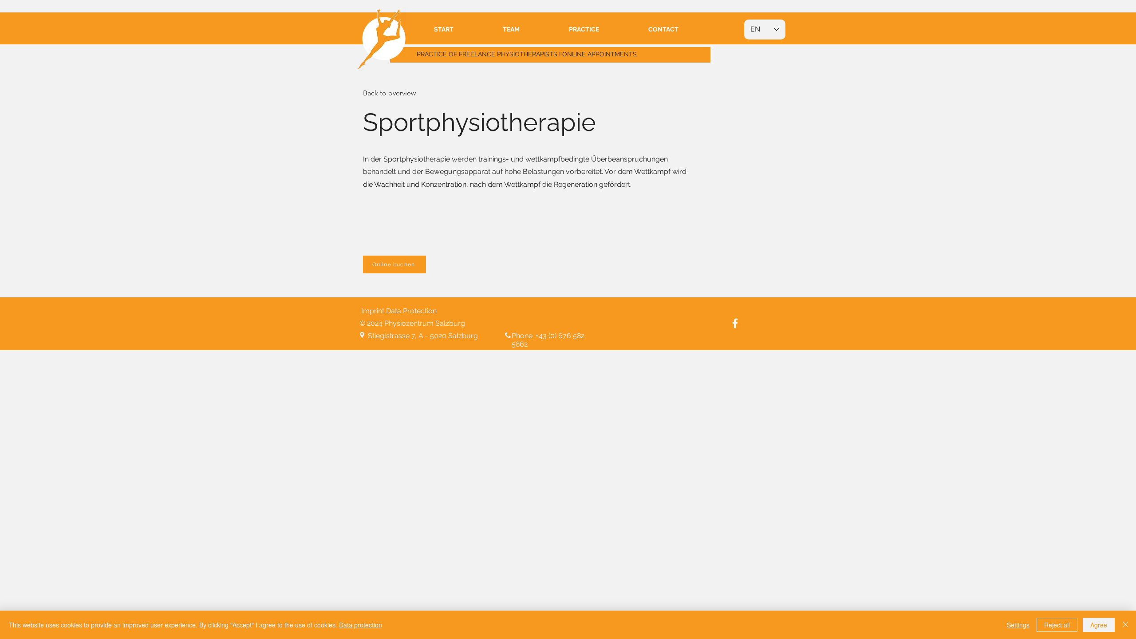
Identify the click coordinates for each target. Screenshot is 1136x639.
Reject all (1057, 624)
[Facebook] (735, 323)
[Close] (1125, 625)
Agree (1098, 624)
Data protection (360, 624)
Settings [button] (1018, 624)
